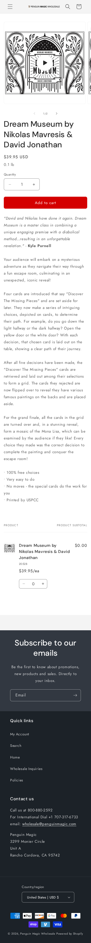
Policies (16, 780)
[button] (10, 6)
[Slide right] (56, 113)
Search (15, 745)
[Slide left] (34, 113)
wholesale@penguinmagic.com (49, 824)
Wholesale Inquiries (26, 768)
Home (15, 757)
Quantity (10, 174)
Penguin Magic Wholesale (37, 934)
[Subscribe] (75, 695)
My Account (19, 734)
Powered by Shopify (69, 934)
